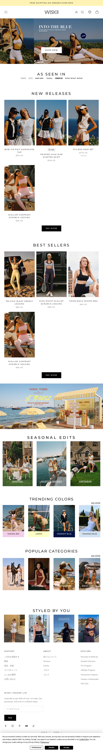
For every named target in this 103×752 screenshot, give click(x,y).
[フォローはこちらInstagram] (12, 726)
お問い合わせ (10, 679)
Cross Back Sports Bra (83, 301)
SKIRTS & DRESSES (51, 481)
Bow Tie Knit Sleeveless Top (19, 150)
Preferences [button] (45, 742)
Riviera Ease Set (83, 149)
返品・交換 (9, 665)
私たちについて (50, 657)
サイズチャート (10, 670)
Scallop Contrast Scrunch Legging (19, 216)
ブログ (46, 670)
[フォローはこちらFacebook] (5, 726)
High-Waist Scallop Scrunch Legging (51, 302)
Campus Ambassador (90, 679)
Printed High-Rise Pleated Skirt (51, 155)
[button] (90, 12)
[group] (51, 406)
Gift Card (84, 683)
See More (51, 228)
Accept (66, 748)
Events (46, 665)
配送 (6, 661)
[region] (51, 41)
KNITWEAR (85, 481)
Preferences (36, 748)
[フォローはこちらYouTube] (26, 726)
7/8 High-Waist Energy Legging (19, 302)
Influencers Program (89, 674)
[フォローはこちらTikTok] (33, 726)
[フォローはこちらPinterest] (19, 726)
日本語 (56, 732)
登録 (10, 718)
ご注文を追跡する (11, 657)
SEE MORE (95, 503)
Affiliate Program (88, 670)
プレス (46, 674)
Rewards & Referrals (89, 657)
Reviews (46, 661)
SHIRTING (17, 481)
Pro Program (86, 665)
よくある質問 (10, 674)
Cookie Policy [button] (84, 739)
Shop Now (51, 50)
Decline (51, 748)
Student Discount (88, 661)
